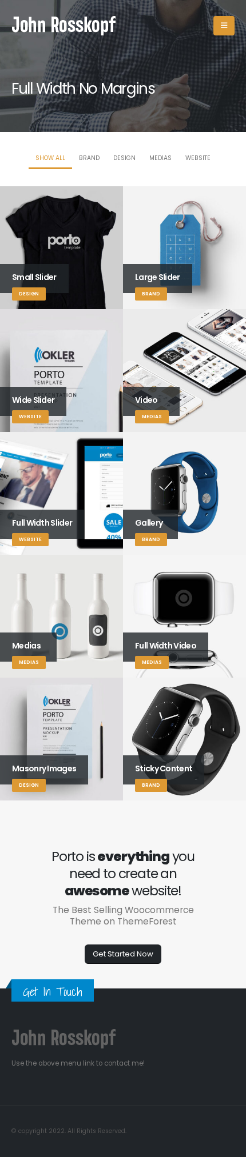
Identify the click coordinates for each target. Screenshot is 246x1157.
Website (198, 158)
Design (124, 158)
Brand (89, 158)
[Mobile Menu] (224, 25)
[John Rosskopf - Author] (70, 25)
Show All (50, 158)
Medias (160, 158)
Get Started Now (123, 953)
